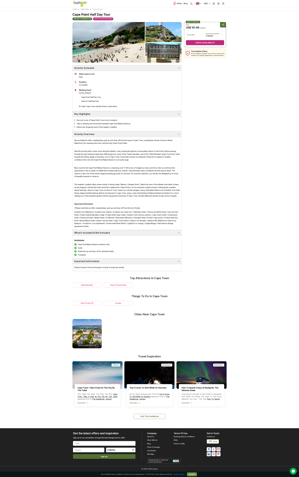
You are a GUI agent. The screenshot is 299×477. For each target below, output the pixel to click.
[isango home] (82, 3)
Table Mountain (87, 285)
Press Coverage (153, 447)
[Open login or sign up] (213, 3)
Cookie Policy (178, 474)
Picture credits (179, 444)
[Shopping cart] (218, 3)
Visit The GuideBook (149, 416)
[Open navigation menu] (223, 3)
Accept (192, 474)
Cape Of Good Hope (118, 285)
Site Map (150, 454)
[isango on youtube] (214, 454)
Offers (179, 3)
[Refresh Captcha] (133, 450)
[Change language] (198, 3)
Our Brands (151, 451)
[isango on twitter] (214, 449)
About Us (150, 437)
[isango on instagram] (218, 449)
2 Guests (209, 36)
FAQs (176, 440)
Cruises (118, 303)
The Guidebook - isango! (102, 399)
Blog (186, 3)
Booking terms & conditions (184, 437)
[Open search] (191, 3)
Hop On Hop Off (87, 303)
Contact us (211, 437)
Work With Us (152, 440)
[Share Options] (223, 24)
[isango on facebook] (209, 449)
